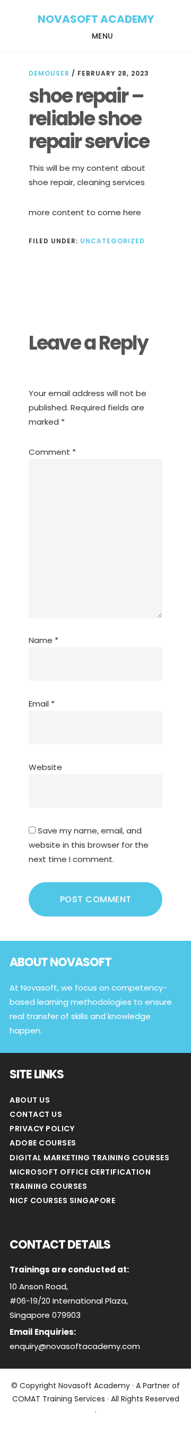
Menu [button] (103, 36)
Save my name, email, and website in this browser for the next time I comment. (89, 845)
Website (45, 767)
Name (43, 640)
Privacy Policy (42, 1128)
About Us (30, 1100)
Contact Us (36, 1114)
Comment (52, 451)
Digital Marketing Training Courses (89, 1157)
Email (42, 703)
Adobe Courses (43, 1143)
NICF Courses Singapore (62, 1200)
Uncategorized (112, 240)
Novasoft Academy (96, 19)
